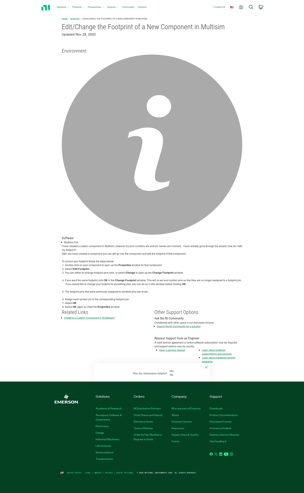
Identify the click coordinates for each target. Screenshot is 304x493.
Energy (100, 432)
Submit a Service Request (224, 434)
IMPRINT (98, 472)
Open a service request (172, 350)
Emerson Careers (182, 421)
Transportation (104, 458)
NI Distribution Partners (147, 408)
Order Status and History (148, 415)
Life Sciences (103, 445)
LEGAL (88, 472)
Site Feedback (218, 441)
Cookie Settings (124, 472)
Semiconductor (105, 452)
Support (75, 18)
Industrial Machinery (107, 439)
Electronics (102, 426)
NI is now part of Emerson (186, 408)
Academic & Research (109, 408)
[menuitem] (62, 8)
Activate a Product (220, 428)
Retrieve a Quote (143, 421)
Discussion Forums (220, 421)
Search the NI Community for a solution (179, 326)
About (175, 415)
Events (175, 441)
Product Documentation (224, 415)
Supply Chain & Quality (185, 434)
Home (65, 18)
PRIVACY (109, 472)
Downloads (216, 408)
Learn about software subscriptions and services (217, 352)
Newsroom (178, 428)
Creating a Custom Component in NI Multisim (89, 318)
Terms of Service (143, 428)
